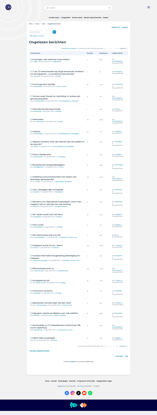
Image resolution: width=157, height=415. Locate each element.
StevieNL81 (118, 291)
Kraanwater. (38, 119)
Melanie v (37, 315)
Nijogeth (117, 225)
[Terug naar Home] (8, 7)
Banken (59, 217)
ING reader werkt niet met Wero (47, 214)
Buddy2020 (37, 111)
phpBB (72, 361)
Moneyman (118, 190)
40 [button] (117, 48)
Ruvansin (37, 76)
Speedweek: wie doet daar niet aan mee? (51, 303)
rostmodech (40, 121)
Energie (58, 76)
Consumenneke (116, 61)
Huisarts (36, 131)
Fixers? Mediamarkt (41, 154)
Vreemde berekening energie (46, 109)
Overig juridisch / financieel (69, 101)
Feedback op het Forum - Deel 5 (47, 245)
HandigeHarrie (39, 167)
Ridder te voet (40, 283)
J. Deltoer (118, 245)
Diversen (56, 248)
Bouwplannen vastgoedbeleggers (48, 165)
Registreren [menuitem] (116, 27)
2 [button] (106, 48)
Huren (61, 121)
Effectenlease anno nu (43, 268)
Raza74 (36, 206)
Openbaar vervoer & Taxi (68, 237)
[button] (109, 8)
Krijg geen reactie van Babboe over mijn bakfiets (55, 313)
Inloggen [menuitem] (125, 27)
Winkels (60, 227)
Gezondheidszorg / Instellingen (68, 134)
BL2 (116, 235)
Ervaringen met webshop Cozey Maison (51, 59)
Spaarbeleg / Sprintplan (64, 181)
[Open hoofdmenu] (149, 7)
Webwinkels (57, 62)
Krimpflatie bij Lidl (40, 280)
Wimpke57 (37, 293)
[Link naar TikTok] (78, 393)
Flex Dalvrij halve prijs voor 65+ (46, 235)
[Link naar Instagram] (73, 393)
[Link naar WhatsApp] (90, 393)
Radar (36, 146)
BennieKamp (38, 330)
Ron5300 (118, 131)
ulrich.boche (119, 84)
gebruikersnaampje (40, 260)
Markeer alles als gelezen (69, 48)
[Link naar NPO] (83, 405)
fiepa (35, 62)
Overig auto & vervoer (65, 330)
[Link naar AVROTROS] (73, 405)
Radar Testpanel (60, 315)
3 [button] (108, 48)
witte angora (119, 165)
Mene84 (36, 192)
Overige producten (61, 206)
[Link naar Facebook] (67, 393)
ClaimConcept (116, 179)
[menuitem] (119, 356)
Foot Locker (38, 225)
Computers (62, 157)
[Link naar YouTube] (84, 393)
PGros (117, 109)
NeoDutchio (118, 202)
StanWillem (118, 142)
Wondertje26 (38, 134)
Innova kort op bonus (42, 291)
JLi (35, 340)
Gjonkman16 (38, 86)
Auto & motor (62, 86)
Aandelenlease (63, 271)
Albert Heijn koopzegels (43, 338)
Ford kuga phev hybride (43, 84)
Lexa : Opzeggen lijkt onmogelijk (47, 190)
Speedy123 (37, 217)
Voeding (62, 283)
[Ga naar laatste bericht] (122, 61)
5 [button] (113, 48)
